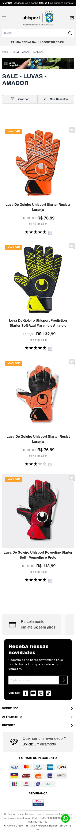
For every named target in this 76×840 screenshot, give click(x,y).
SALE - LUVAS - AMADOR (28, 52)
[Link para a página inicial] (5, 52)
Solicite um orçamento (39, 744)
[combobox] (38, 33)
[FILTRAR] (20, 99)
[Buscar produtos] (70, 33)
